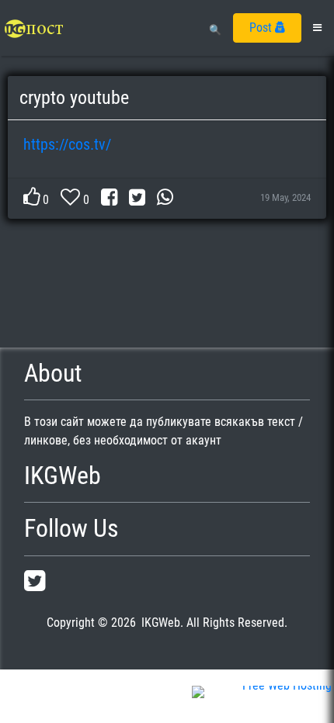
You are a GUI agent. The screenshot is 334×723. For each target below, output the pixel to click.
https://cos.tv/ (67, 144)
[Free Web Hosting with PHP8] (262, 703)
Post (262, 27)
